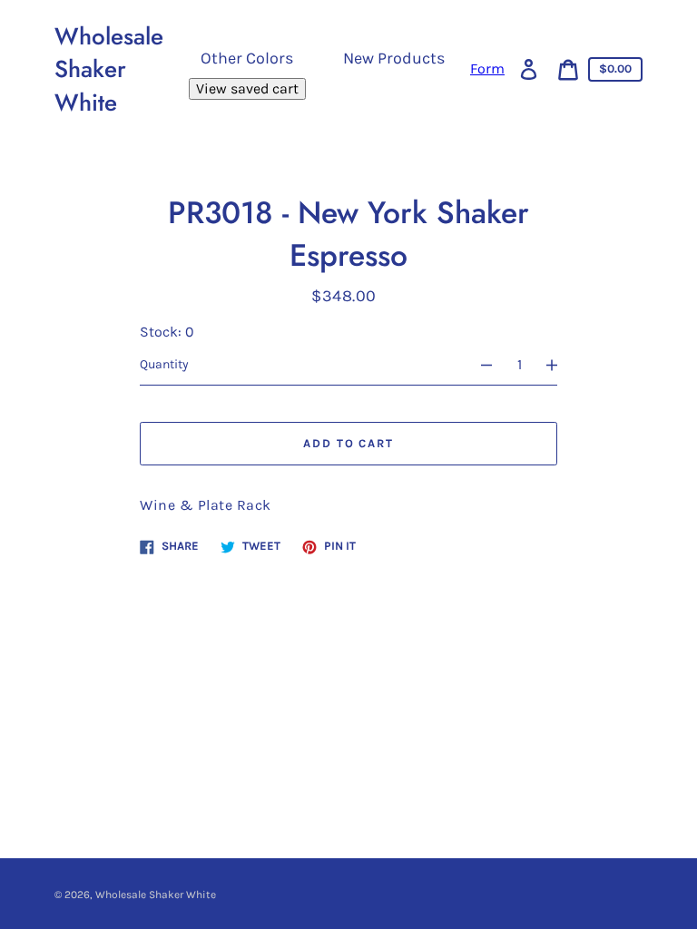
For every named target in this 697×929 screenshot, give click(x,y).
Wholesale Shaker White (108, 69)
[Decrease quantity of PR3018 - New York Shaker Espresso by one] (478, 365)
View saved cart (247, 88)
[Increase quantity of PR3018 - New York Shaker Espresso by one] (560, 365)
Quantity (164, 364)
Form (487, 69)
